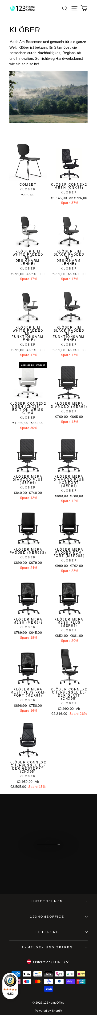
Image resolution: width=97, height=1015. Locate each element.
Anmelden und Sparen (47, 947)
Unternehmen (47, 901)
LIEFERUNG (47, 932)
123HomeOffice (47, 916)
